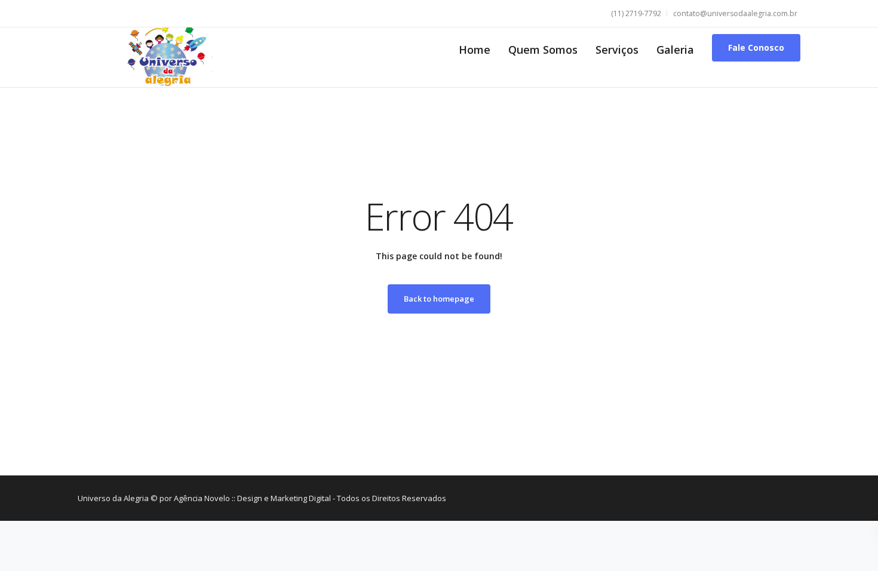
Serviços (616, 49)
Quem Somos (543, 49)
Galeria (675, 49)
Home (474, 49)
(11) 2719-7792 (636, 13)
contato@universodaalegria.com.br (735, 13)
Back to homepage (439, 298)
